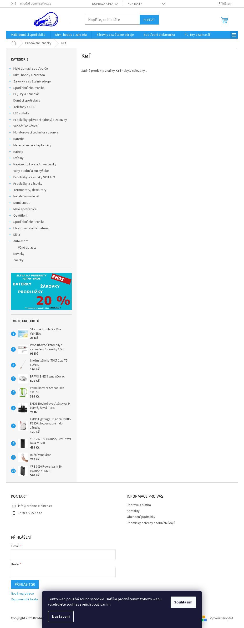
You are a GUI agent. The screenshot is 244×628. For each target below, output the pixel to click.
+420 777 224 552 (30, 513)
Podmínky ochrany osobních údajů (151, 523)
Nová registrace (22, 594)
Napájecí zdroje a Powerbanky (34, 164)
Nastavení (61, 616)
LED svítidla (21, 113)
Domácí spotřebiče (27, 100)
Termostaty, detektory (29, 190)
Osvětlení (20, 215)
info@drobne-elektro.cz (35, 506)
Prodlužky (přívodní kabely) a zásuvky (40, 119)
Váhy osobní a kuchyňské (31, 170)
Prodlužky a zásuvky (27, 183)
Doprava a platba (105, 4)
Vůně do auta (27, 247)
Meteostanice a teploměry (32, 145)
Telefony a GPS (24, 107)
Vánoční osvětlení (25, 126)
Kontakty (135, 4)
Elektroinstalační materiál (31, 228)
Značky (18, 260)
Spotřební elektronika (29, 88)
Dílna (16, 234)
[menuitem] (28, 35)
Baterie (18, 139)
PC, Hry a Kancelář (26, 94)
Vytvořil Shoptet (221, 618)
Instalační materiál (26, 196)
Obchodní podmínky (141, 517)
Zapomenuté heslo (24, 599)
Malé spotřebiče (25, 209)
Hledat (149, 20)
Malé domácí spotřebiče (30, 68)
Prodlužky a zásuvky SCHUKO (34, 177)
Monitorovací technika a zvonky (35, 132)
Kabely (18, 151)
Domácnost (21, 202)
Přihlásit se (25, 584)
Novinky (19, 253)
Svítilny (18, 158)
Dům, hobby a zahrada (29, 75)
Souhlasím (183, 602)
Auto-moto (21, 241)
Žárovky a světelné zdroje (32, 81)
